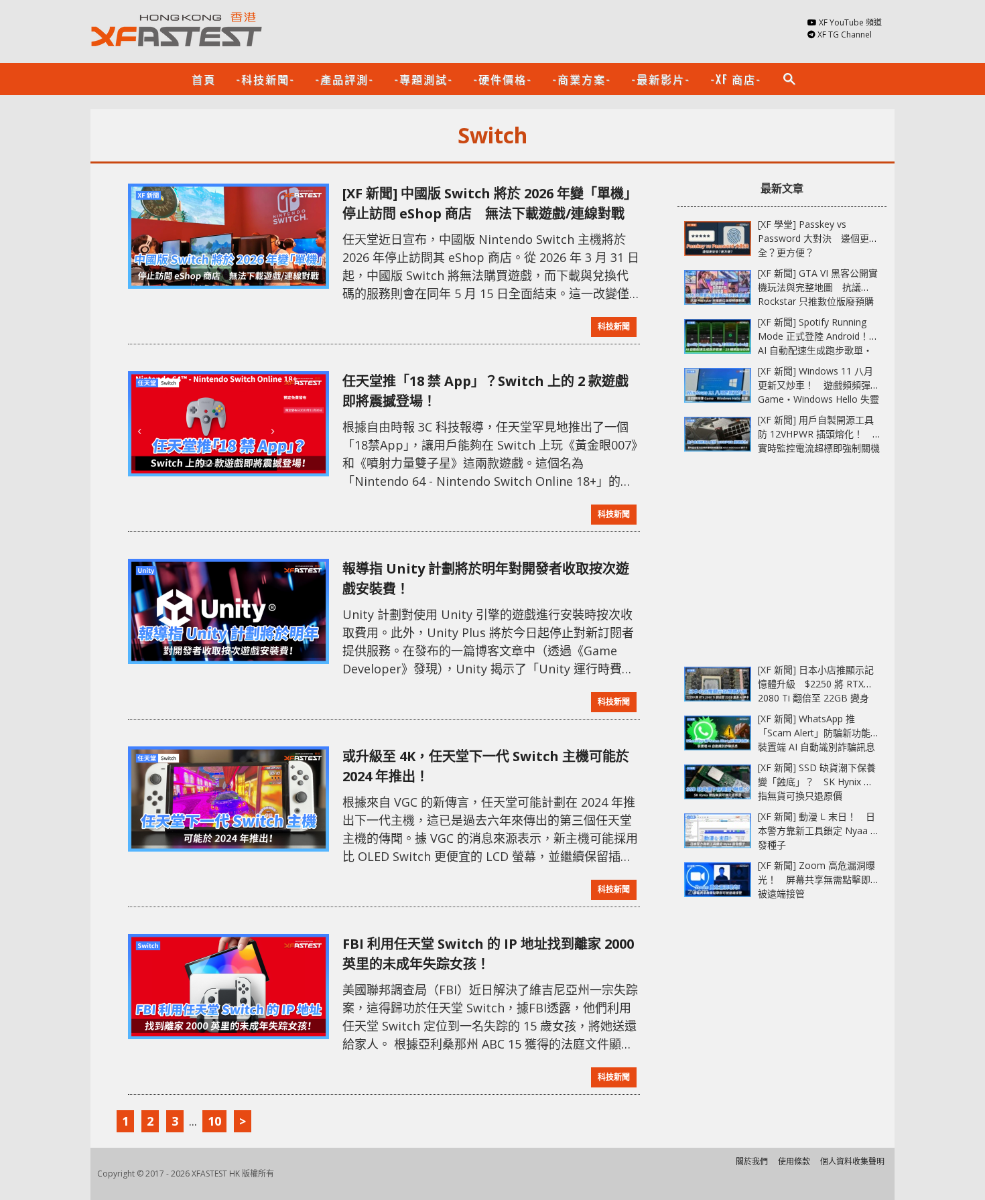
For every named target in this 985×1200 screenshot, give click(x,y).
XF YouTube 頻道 (850, 22)
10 (214, 1121)
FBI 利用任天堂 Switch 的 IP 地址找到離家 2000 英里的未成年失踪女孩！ (488, 954)
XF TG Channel (844, 34)
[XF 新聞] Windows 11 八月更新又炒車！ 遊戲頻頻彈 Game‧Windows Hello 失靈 (818, 384)
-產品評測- (344, 79)
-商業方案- (581, 79)
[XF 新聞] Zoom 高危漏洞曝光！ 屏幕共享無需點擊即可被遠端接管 (819, 879)
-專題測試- (423, 79)
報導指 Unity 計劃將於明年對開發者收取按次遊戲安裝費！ (485, 578)
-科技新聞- (265, 79)
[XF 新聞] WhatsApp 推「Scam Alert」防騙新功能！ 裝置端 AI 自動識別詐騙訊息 (823, 732)
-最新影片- (660, 79)
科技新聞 (614, 326)
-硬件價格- (502, 79)
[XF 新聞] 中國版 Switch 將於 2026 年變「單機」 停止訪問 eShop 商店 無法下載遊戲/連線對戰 (491, 203)
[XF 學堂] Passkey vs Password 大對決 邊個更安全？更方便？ (818, 238)
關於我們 (752, 1161)
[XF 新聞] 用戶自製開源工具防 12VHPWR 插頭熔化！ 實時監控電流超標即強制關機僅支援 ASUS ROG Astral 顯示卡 (819, 447)
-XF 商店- (735, 79)
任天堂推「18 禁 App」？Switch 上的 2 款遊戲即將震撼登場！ (485, 391)
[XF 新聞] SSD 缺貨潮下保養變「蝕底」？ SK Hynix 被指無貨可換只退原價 (817, 781)
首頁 (204, 79)
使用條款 (794, 1161)
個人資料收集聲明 (852, 1161)
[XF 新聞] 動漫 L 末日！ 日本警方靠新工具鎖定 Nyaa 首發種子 (819, 830)
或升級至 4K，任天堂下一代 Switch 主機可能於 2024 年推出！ (485, 766)
